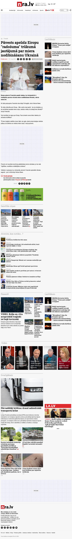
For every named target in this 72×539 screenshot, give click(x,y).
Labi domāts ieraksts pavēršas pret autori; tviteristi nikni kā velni (23, 271)
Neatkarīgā (12, 10)
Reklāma (7, 532)
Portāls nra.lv (4, 59)
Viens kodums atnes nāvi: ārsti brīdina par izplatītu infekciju (61, 53)
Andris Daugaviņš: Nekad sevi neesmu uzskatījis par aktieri (23, 260)
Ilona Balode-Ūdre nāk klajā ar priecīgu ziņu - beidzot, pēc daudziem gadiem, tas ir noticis (11, 471)
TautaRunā (28, 10)
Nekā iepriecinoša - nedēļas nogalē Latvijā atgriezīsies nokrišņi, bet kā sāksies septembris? (61, 62)
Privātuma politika (18, 532)
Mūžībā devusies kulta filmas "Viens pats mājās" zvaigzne (61, 45)
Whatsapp (24, 179)
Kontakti (53, 532)
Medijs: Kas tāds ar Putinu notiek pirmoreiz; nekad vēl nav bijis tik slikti (23, 282)
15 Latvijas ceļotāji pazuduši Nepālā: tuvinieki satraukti (32, 443)
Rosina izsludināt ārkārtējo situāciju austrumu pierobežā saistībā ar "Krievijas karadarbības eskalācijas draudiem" (11, 445)
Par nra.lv (3, 532)
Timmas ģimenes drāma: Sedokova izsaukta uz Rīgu (23, 276)
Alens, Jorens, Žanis (40, 5)
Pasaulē (6, 38)
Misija (11, 532)
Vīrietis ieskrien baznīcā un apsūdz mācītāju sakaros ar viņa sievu (4, 221)
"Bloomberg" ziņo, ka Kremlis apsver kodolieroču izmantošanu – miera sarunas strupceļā (61, 79)
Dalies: (16, 183)
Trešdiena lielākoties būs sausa (16, 240)
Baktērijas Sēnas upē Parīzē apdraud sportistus (22, 266)
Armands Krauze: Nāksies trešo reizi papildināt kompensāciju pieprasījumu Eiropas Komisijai (22, 287)
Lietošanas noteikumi (27, 532)
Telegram (17, 179)
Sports (41, 10)
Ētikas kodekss (42, 532)
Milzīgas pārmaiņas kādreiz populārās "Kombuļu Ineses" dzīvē (22, 255)
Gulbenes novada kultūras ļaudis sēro (61, 69)
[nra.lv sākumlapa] (25, 4)
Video (4, 343)
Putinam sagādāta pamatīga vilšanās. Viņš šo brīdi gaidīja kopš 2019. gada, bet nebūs (38, 222)
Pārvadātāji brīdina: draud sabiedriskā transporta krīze (21, 409)
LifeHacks (35, 10)
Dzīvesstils (20, 10)
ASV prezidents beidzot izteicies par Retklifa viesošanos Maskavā (26, 221)
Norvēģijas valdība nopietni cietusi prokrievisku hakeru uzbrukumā (16, 221)
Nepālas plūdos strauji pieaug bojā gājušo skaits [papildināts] (29, 330)
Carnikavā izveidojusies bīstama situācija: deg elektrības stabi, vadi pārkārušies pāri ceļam (21, 250)
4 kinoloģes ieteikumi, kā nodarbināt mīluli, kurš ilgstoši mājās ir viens (22, 245)
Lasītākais (50, 39)
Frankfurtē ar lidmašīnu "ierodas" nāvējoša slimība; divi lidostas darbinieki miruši (38, 331)
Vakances (48, 532)
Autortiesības (35, 532)
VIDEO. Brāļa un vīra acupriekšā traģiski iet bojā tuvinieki (12, 317)
